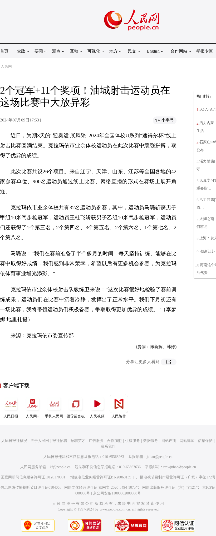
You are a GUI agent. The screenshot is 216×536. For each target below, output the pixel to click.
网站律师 (187, 441)
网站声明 (168, 441)
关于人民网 (40, 441)
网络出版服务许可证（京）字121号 (170, 487)
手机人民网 (54, 416)
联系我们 (108, 446)
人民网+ (32, 416)
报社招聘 (59, 441)
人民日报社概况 (14, 441)
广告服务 (96, 441)
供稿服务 (132, 441)
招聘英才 (78, 441)
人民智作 (118, 416)
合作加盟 (114, 441)
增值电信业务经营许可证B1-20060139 (100, 477)
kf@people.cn (60, 467)
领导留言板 (75, 416)
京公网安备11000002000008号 (117, 493)
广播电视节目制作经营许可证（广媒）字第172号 (175, 477)
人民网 (6, 66)
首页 (4, 51)
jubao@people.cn (160, 457)
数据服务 (150, 441)
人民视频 (97, 416)
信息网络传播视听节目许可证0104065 (31, 487)
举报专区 (204, 51)
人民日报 (10, 416)
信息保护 (205, 441)
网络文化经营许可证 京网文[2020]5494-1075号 (101, 487)
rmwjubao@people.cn (179, 467)
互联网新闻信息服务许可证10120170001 (33, 477)
